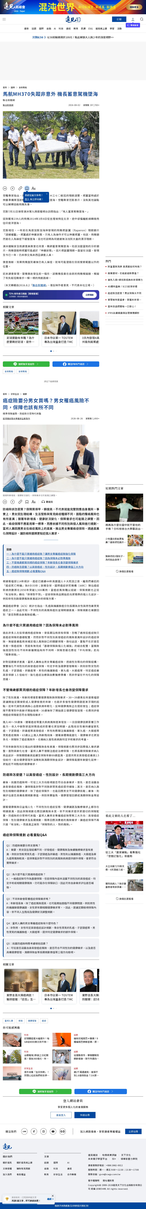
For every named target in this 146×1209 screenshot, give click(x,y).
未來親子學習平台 (97, 1158)
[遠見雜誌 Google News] (62, 1131)
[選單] (4, 19)
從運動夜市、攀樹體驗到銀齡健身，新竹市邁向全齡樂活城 (86, 1056)
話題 (34, 28)
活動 (119, 28)
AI (55, 28)
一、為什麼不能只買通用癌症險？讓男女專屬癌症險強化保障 (41, 554)
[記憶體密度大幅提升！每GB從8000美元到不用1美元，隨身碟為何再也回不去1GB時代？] (12, 1040)
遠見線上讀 (101, 28)
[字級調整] (33, 188)
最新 (26, 28)
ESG (90, 28)
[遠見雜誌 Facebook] (34, 1131)
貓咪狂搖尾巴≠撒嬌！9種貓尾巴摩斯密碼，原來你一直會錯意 (86, 1040)
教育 (76, 28)
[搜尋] (141, 19)
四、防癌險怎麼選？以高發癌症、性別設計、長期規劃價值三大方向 (44, 567)
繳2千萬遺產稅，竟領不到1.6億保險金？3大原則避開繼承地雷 (86, 1073)
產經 (68, 28)
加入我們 (7, 1174)
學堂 (112, 28)
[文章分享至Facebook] (12, 188)
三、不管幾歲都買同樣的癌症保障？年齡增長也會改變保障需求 (42, 562)
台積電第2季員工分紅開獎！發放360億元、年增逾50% (36, 1056)
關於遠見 (7, 1162)
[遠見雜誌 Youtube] (53, 1131)
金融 (48, 28)
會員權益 (21, 1174)
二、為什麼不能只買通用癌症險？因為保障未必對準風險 (38, 558)
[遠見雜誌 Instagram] (43, 1131)
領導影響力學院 (129, 1158)
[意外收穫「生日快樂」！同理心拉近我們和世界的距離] (12, 1073)
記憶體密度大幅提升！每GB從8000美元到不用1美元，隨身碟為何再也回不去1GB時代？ (36, 1040)
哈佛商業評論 (109, 1155)
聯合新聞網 (8, 105)
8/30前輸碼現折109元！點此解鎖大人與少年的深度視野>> (80, 37)
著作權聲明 (93, 1180)
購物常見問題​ (23, 1168)
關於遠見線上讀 (24, 1162)
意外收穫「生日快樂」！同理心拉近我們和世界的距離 (36, 1073)
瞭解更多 (134, 7)
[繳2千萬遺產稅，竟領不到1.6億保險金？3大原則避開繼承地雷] (61, 1073)
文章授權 (7, 1168)
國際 (41, 28)
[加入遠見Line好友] (24, 1131)
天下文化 (126, 1155)
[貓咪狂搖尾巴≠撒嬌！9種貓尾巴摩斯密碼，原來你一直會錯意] (61, 1040)
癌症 (44, 1020)
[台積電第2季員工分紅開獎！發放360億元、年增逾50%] (12, 1057)
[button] (95, 324)
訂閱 (119, 19)
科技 (61, 28)
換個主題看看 (126, 571)
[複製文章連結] (20, 188)
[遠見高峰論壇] (14, 7)
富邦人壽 (9, 1020)
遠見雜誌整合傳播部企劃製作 (16, 418)
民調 (83, 28)
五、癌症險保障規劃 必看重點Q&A (25, 571)
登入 (27, 199)
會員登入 (61, 1115)
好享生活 (15, 394)
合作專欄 (71, 1174)
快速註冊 (85, 1115)
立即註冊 (133, 1131)
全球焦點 (23, 87)
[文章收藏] (27, 188)
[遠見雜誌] (73, 19)
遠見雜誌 (93, 1155)
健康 (25, 394)
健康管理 (32, 1020)
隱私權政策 (108, 1180)
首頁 (5, 87)
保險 (21, 1020)
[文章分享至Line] (5, 188)
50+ (114, 1158)
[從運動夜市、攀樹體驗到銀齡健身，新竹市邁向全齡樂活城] (61, 1057)
